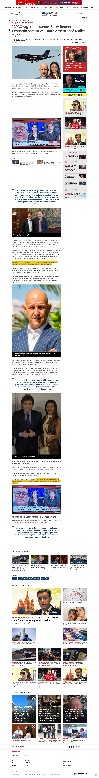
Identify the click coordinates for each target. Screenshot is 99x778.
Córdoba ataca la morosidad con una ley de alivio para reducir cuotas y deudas (73, 663)
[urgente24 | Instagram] (82, 17)
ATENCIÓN (66, 602)
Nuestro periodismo (67, 765)
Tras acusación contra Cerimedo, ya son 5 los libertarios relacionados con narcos (75, 66)
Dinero (62, 8)
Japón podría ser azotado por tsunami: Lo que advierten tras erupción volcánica (71, 195)
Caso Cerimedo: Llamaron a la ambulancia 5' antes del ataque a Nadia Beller (49, 741)
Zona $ (69, 8)
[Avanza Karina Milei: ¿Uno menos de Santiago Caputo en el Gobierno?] (59, 564)
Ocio (45, 8)
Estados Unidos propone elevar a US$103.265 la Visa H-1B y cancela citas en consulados (75, 643)
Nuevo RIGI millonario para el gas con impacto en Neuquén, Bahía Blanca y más (23, 643)
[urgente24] (18, 748)
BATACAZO (67, 182)
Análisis (39, 8)
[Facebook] (9, 21)
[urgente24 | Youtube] (84, 17)
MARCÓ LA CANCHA (43, 662)
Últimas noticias (9, 8)
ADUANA (53, 562)
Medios (33, 8)
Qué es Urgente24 (67, 761)
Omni (56, 8)
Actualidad (18, 8)
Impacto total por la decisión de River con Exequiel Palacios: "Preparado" (49, 683)
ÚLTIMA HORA (68, 193)
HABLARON (68, 155)
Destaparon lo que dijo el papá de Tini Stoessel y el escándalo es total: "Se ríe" (74, 623)
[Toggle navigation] (12, 13)
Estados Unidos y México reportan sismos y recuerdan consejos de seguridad (74, 604)
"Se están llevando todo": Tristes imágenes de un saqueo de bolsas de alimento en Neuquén (19, 568)
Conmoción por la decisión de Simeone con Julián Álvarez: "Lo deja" (71, 157)
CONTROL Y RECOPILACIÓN (45, 710)
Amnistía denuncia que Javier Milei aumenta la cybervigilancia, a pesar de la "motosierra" (49, 717)
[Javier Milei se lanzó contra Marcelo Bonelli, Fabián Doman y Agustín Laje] (78, 564)
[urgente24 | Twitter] (80, 17)
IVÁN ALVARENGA (73, 161)
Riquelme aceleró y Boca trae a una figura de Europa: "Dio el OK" (71, 184)
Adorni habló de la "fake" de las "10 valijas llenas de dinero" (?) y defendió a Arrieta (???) (28, 163)
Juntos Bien (84, 8)
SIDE (43, 579)
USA (47, 579)
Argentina (36, 579)
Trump (25, 579)
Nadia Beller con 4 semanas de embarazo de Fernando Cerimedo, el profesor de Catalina (74, 740)
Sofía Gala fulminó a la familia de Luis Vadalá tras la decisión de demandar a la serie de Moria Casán (24, 684)
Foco (51, 8)
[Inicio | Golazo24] (86, 17)
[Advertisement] (36, 107)
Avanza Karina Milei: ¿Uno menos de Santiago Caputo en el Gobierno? (59, 567)
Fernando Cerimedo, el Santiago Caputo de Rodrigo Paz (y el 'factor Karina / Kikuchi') (74, 716)
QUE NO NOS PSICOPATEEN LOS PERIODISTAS (80, 562)
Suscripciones (66, 757)
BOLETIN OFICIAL (69, 165)
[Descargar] (9, 30)
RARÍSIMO (66, 739)
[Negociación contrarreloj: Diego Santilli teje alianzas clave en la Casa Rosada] (39, 564)
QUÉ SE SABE (19, 617)
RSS (64, 763)
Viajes (92, 8)
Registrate (80, 13)
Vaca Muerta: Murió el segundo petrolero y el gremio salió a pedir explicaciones (52, 162)
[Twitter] (9, 23)
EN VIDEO (15, 562)
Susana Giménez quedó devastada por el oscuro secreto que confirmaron (71, 177)
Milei (30, 579)
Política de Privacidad (25, 771)
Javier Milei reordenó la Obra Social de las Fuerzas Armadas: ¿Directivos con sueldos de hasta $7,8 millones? (71, 168)
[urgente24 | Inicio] (85, 767)
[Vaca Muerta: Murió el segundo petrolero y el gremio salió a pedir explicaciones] (40, 162)
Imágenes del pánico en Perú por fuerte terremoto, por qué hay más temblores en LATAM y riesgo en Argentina (23, 715)
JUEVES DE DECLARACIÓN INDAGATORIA (49, 739)
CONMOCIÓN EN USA (18, 739)
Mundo (26, 8)
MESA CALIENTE (35, 562)
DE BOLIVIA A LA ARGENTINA (72, 710)
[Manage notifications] (96, 775)
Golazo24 (76, 8)
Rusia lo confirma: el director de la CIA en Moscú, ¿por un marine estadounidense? (35, 620)
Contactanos (66, 759)
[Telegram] (9, 28)
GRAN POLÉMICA (68, 622)
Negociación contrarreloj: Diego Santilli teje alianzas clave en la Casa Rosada (39, 567)
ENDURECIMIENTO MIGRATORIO (72, 642)
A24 (20, 579)
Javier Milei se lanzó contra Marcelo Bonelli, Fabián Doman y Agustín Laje (78, 567)
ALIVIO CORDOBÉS (68, 662)
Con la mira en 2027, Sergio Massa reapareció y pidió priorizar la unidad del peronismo (49, 663)
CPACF (14, 579)
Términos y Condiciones (16, 771)
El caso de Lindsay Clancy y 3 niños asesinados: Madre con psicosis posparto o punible (23, 740)
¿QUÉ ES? (67, 175)
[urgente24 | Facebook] (78, 17)
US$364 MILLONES (17, 642)
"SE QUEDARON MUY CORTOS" (21, 682)
